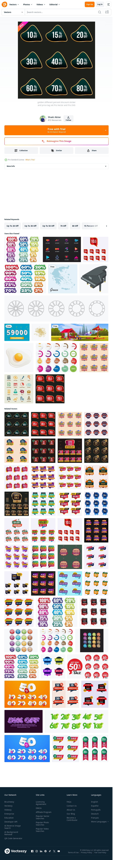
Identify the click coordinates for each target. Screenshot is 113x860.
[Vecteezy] (4, 4)
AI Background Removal (11, 833)
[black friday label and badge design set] (94, 612)
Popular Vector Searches (42, 817)
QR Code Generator (9, 839)
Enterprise (9, 813)
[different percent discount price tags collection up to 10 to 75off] (94, 357)
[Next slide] (102, 226)
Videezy (7, 809)
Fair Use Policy (101, 854)
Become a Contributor (71, 818)
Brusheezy (9, 801)
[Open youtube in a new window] (59, 854)
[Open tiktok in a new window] (50, 854)
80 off (75, 226)
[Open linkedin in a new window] (41, 854)
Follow (68, 120)
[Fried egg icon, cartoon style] (18, 357)
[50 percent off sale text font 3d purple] (23, 721)
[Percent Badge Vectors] (91, 640)
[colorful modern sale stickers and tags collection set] (96, 504)
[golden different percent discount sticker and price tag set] (50, 388)
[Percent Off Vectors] (56, 357)
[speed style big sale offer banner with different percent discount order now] (96, 557)
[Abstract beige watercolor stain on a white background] (40, 332)
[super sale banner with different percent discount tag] (16, 583)
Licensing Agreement (40, 802)
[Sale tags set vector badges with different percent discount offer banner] (43, 530)
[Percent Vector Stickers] (25, 278)
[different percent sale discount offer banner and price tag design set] (70, 477)
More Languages (97, 822)
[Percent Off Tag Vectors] (22, 249)
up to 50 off (48, 226)
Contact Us (71, 805)
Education (9, 817)
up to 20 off (12, 226)
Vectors (13, 4)
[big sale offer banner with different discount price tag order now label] (70, 583)
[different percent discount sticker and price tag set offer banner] (16, 451)
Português (94, 809)
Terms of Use (73, 854)
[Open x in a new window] (54, 854)
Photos (26, 4)
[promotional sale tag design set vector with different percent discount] (53, 666)
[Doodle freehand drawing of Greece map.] (62, 278)
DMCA (38, 808)
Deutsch (93, 813)
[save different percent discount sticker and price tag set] (96, 424)
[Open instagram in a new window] (37, 854)
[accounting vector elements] (18, 388)
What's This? (30, 160)
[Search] (99, 12)
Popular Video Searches (41, 829)
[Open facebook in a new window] (32, 854)
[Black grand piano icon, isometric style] (94, 278)
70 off (63, 226)
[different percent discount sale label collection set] (16, 557)
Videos (40, 4)
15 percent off (91, 226)
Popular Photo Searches (41, 823)
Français (93, 817)
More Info (11, 166)
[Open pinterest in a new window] (45, 854)
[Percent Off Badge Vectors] (21, 640)
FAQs (68, 801)
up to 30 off (30, 226)
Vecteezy (8, 805)
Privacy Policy (86, 854)
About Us (70, 809)
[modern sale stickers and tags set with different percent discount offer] (43, 583)
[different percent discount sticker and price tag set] (65, 694)
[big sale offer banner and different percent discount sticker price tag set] (96, 477)
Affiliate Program (43, 812)
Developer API (10, 821)
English (92, 801)
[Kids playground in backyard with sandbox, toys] (79, 332)
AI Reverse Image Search (12, 826)
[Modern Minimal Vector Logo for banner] (62, 249)
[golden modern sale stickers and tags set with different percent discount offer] (70, 451)
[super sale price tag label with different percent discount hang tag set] (70, 557)
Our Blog (70, 813)
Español (92, 805)
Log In (100, 4)
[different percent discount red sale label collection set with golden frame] (95, 249)
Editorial (53, 4)
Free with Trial (57, 130)
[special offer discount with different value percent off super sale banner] (43, 504)
